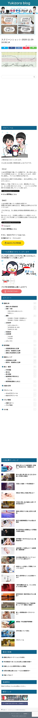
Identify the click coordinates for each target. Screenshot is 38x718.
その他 (19, 409)
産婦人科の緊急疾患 (20, 306)
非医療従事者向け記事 (20, 348)
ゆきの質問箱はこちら (10, 229)
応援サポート (20, 403)
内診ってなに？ (8, 675)
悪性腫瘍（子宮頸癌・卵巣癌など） (17, 320)
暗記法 (9, 379)
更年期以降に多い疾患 (14, 327)
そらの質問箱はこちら (10, 194)
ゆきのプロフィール (20, 395)
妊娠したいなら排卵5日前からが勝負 (15, 666)
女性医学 (20, 322)
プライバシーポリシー (15, 713)
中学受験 (20, 370)
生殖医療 (20, 334)
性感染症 (20, 332)
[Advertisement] (19, 103)
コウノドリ (20, 341)
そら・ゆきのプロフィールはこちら (14, 235)
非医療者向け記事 (20, 360)
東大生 (20, 372)
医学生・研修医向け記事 (20, 350)
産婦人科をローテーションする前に (14, 657)
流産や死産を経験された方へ (15, 311)
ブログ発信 (20, 405)
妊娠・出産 (20, 308)
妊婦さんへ (11, 313)
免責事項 (25, 713)
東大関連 (20, 374)
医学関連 (19, 345)
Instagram (7, 226)
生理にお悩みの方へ (13, 325)
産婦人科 (20, 303)
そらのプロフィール (20, 393)
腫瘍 (20, 315)
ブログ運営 (19, 400)
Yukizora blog (19, 3)
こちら (12, 686)
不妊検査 (10, 338)
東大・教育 (19, 367)
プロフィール (19, 390)
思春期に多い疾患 (12, 329)
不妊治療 (10, 336)
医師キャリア (19, 357)
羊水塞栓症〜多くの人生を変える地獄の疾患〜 (18, 661)
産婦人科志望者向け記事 (20, 352)
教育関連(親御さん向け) (20, 381)
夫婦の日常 (19, 385)
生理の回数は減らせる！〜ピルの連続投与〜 (17, 670)
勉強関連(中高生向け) (20, 376)
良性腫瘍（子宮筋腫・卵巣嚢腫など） (18, 318)
